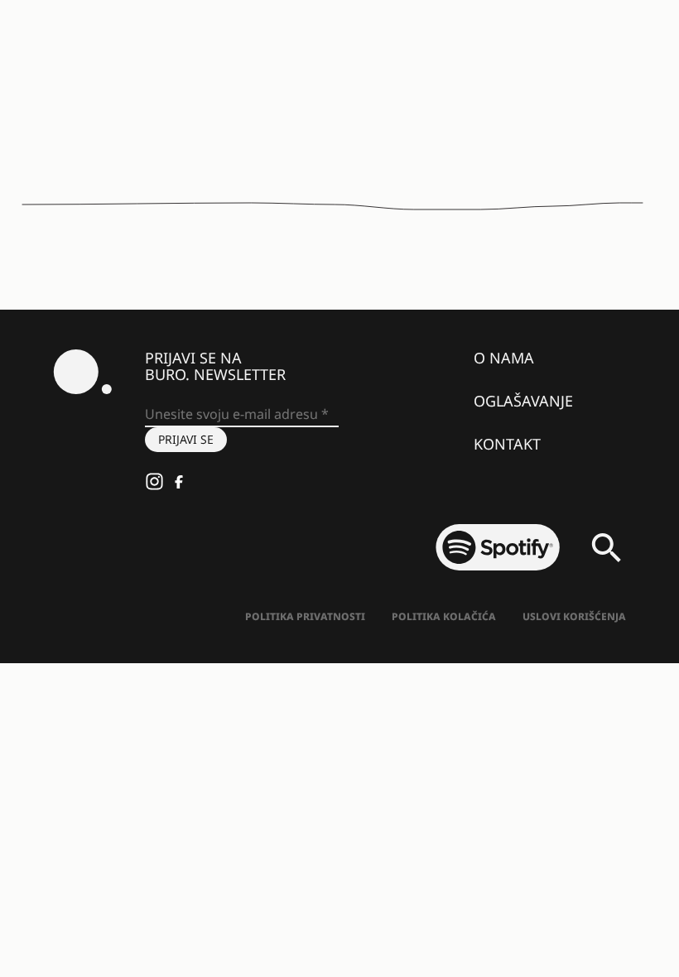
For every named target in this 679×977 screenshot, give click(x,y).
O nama (504, 358)
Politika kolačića (444, 616)
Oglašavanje (523, 401)
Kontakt (507, 444)
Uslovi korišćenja (574, 616)
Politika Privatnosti (305, 616)
